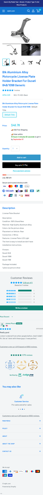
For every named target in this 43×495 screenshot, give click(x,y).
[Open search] (28, 11)
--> (23, 37)
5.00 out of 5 (27, 283)
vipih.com (6, 95)
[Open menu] (3, 11)
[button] (8, 90)
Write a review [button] (21, 308)
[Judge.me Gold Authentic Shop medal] (21, 365)
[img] (5, 329)
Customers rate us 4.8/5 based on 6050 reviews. (18, 347)
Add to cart (21, 157)
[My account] (33, 11)
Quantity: (6, 148)
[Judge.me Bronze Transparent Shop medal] (33, 365)
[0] (38, 10)
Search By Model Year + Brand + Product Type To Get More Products (21, 3)
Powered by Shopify (9, 487)
